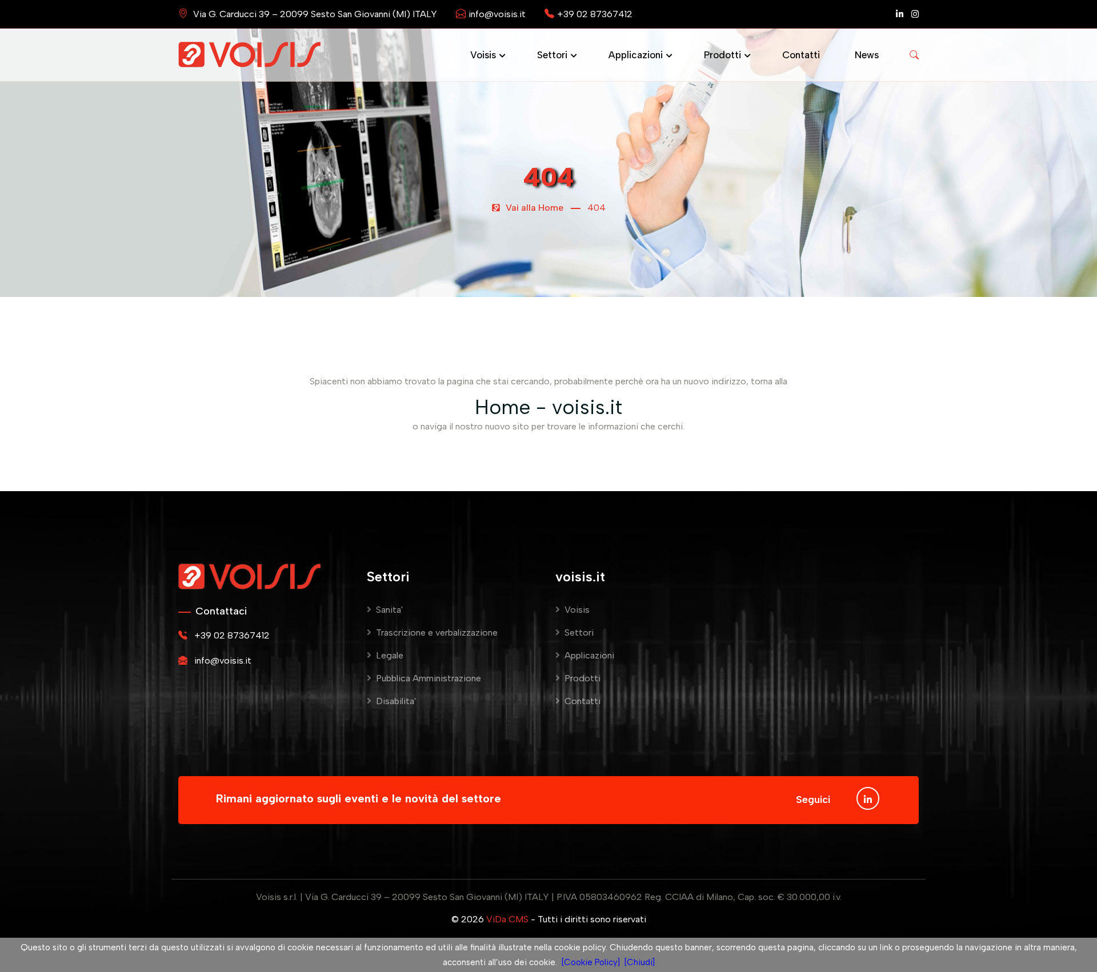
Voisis (483, 55)
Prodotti (722, 55)
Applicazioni (635, 55)
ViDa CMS (507, 919)
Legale (389, 655)
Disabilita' (396, 701)
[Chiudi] (639, 962)
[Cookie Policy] (591, 962)
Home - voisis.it (548, 407)
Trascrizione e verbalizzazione (437, 632)
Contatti (801, 55)
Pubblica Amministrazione (428, 678)
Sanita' (389, 609)
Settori (552, 55)
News (867, 55)
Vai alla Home (533, 207)
